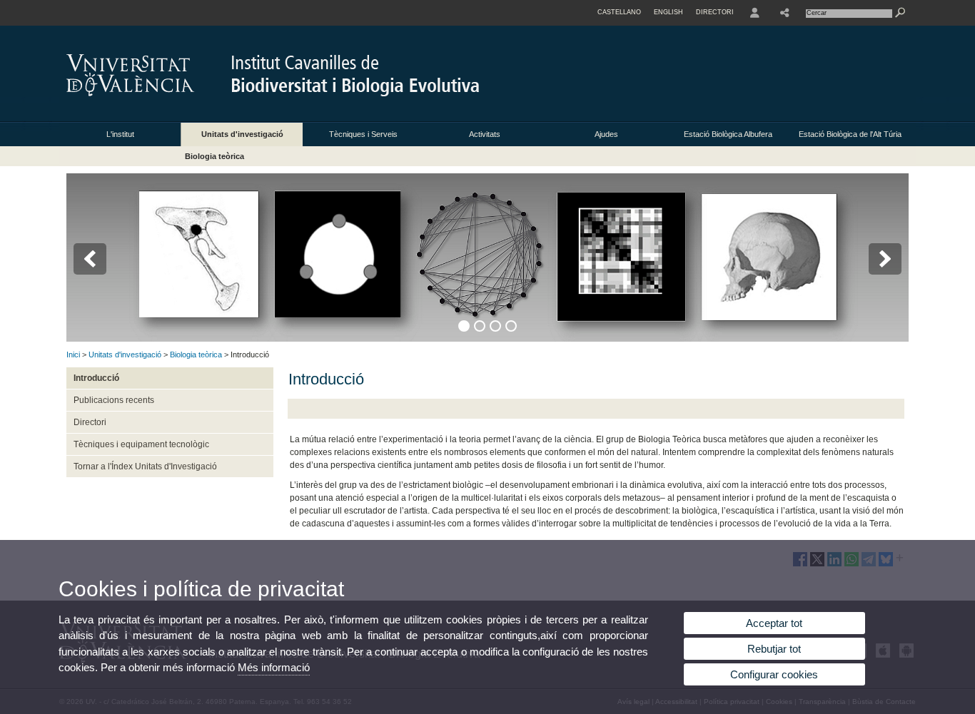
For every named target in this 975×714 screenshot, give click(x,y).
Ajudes (606, 134)
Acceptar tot (774, 623)
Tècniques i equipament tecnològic (141, 444)
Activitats (484, 134)
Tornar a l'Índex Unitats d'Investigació (145, 466)
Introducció (96, 378)
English (668, 12)
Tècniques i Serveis (363, 134)
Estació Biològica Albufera (728, 134)
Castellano (619, 12)
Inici (73, 354)
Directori (90, 422)
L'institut (120, 134)
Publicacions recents (114, 400)
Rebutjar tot (774, 649)
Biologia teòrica (214, 156)
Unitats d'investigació (242, 134)
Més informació (274, 667)
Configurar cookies (774, 674)
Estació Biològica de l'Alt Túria (850, 134)
